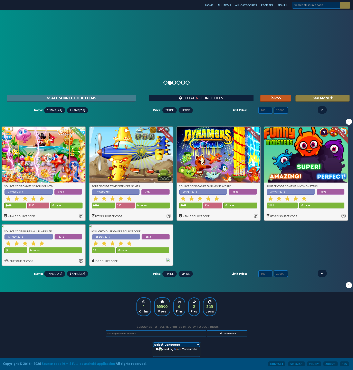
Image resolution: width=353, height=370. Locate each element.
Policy (314, 363)
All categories (246, 5)
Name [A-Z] (55, 110)
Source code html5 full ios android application (78, 364)
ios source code (106, 261)
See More (321, 98)
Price (170, 110)
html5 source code (21, 216)
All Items (224, 5)
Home (209, 5)
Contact (276, 363)
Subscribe (230, 333)
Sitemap (296, 363)
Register (267, 5)
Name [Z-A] (78, 110)
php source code (21, 261)
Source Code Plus (26, 5)
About (330, 363)
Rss (344, 363)
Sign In (282, 5)
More (55, 205)
